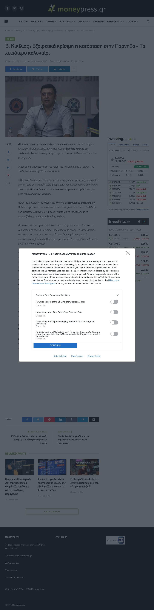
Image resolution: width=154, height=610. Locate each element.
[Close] (129, 254)
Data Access (77, 356)
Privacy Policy (94, 356)
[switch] (114, 302)
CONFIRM (55, 345)
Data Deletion (60, 356)
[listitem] (77, 295)
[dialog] (77, 305)
